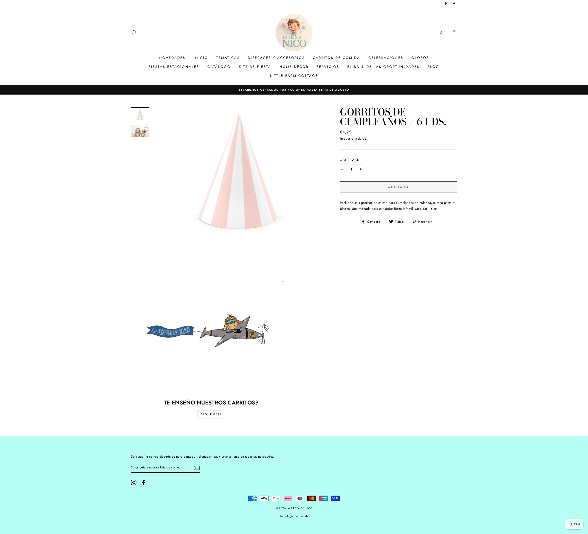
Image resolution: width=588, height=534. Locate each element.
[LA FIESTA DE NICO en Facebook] (143, 482)
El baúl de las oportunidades (383, 66)
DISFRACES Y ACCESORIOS (276, 57)
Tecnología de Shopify (294, 516)
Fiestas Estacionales (174, 66)
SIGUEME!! (211, 414)
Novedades (172, 57)
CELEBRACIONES (385, 57)
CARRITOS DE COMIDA (336, 57)
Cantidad (350, 160)
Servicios (328, 66)
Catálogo (219, 66)
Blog (433, 66)
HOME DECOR (294, 66)
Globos (420, 57)
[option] (294, 89)
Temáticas (228, 57)
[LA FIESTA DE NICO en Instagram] (133, 482)
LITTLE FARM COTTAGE (294, 75)
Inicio (200, 57)
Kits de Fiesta (255, 66)
